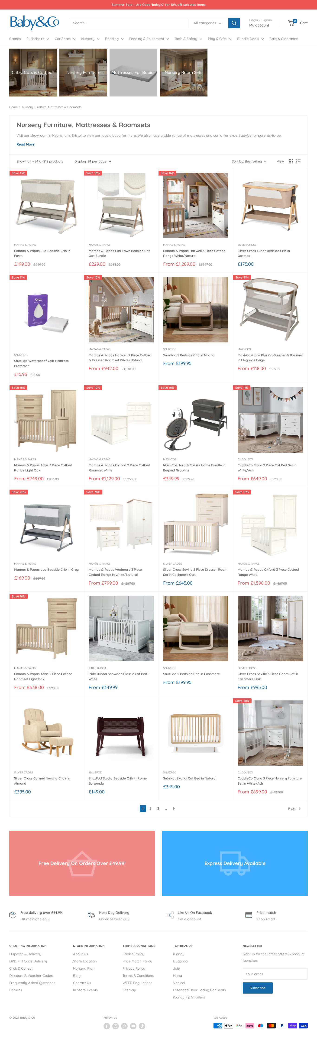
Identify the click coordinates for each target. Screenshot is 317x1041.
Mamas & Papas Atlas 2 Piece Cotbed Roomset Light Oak (43, 676)
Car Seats (63, 38)
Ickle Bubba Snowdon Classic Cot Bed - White (119, 676)
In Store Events (85, 990)
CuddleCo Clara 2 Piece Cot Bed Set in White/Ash (267, 467)
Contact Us (82, 983)
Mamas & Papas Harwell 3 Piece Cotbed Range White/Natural (194, 253)
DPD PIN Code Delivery (28, 961)
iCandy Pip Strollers (189, 997)
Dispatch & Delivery (25, 954)
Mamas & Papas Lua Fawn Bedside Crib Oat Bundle (120, 253)
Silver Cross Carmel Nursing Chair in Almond (42, 781)
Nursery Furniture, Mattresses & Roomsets (51, 107)
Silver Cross (247, 244)
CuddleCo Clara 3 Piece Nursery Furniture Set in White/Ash (270, 781)
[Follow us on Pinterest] (124, 1026)
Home (13, 107)
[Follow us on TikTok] (142, 1026)
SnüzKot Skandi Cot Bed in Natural (190, 778)
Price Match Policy (137, 961)
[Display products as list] (298, 161)
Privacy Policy (134, 968)
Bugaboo (180, 961)
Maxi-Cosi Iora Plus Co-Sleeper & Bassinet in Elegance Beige (270, 357)
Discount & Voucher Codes (31, 975)
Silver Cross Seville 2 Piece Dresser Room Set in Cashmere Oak (195, 572)
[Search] (234, 23)
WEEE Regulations (137, 983)
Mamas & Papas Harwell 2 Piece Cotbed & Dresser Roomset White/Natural (120, 357)
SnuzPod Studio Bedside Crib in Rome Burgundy (118, 781)
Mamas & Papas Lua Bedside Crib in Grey (46, 569)
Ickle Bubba (98, 668)
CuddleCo (245, 459)
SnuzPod (21, 355)
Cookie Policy (133, 954)
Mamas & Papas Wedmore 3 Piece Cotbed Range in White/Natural (115, 572)
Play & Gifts (217, 38)
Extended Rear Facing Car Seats (199, 990)
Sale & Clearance (284, 38)
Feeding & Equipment (146, 38)
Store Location (85, 961)
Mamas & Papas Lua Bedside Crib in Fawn (42, 253)
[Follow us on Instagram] (115, 1026)
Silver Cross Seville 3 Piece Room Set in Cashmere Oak (268, 676)
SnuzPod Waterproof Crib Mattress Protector (41, 363)
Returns (15, 990)
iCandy (178, 954)
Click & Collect (20, 968)
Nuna (177, 975)
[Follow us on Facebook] (107, 1026)
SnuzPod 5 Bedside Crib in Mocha (188, 355)
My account (259, 25)
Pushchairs (35, 38)
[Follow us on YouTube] (133, 1026)
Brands (15, 38)
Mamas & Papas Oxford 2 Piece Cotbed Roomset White (119, 467)
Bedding (112, 38)
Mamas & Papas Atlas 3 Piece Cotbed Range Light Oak (43, 467)
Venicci (179, 983)
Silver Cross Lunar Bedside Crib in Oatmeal (264, 253)
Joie (176, 968)
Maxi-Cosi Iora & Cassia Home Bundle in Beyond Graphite (194, 467)
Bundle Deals (248, 38)
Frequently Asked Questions (32, 983)
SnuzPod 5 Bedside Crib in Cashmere (191, 674)
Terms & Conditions (138, 975)
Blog (77, 975)
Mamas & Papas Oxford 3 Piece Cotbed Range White (268, 572)
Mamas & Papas (25, 244)
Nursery (87, 38)
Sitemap (129, 990)
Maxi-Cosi (245, 349)
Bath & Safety (186, 38)
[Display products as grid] (291, 161)
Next (291, 808)
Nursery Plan (83, 968)
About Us (80, 954)
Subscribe (258, 988)
